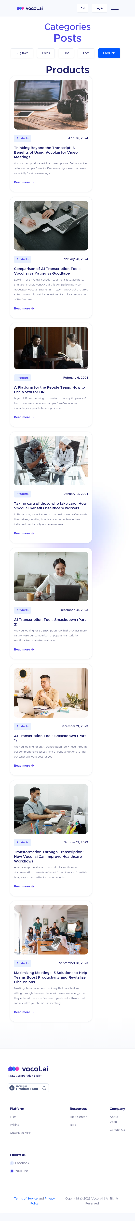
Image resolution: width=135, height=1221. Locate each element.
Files (13, 1117)
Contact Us (117, 1129)
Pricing (14, 1125)
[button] (82, 8)
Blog (73, 1125)
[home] (29, 8)
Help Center (78, 1117)
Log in (99, 8)
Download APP (20, 1132)
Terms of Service (26, 1198)
